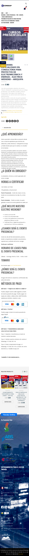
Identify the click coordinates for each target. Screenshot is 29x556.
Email (17, 121)
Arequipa (9, 110)
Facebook (7, 121)
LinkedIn (12, 121)
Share (3, 121)
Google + (15, 121)
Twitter (9, 121)
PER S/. (3, 66)
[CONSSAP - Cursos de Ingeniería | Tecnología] (6, 5)
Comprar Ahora (7, 402)
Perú (21, 112)
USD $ (3, 62)
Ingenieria (16, 112)
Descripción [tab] (7, 127)
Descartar (20, 554)
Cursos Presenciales (17, 110)
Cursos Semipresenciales (7, 112)
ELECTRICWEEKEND (15, 265)
